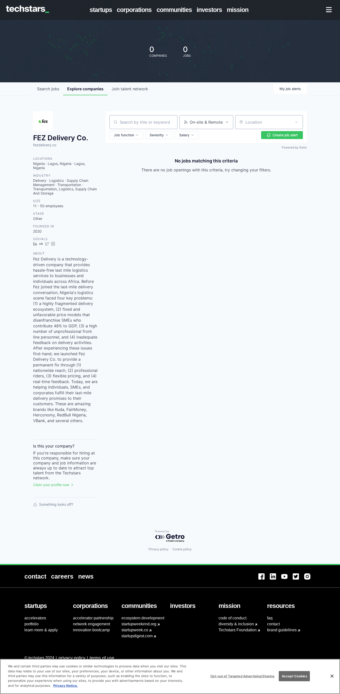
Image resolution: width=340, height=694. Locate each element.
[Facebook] (264, 579)
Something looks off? (56, 504)
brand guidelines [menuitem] (282, 630)
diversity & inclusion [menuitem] (236, 624)
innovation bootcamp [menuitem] (91, 630)
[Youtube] (287, 579)
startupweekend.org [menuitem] (138, 624)
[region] (170, 676)
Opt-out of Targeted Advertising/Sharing (242, 676)
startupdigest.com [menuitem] (137, 636)
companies (85, 88)
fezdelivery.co (44, 145)
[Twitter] (298, 579)
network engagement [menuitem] (91, 624)
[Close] (332, 676)
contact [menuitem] (273, 624)
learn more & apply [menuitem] (41, 630)
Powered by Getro (294, 147)
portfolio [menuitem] (31, 624)
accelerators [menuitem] (35, 618)
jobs (48, 88)
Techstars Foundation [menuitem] (238, 630)
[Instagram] (310, 579)
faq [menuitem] (270, 618)
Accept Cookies (294, 676)
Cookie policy (182, 549)
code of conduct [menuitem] (232, 618)
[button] (126, 135)
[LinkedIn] (275, 579)
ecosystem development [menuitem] (142, 618)
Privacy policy (159, 549)
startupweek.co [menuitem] (134, 630)
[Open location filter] (296, 122)
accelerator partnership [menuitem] (93, 618)
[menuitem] (101, 10)
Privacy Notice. (65, 686)
